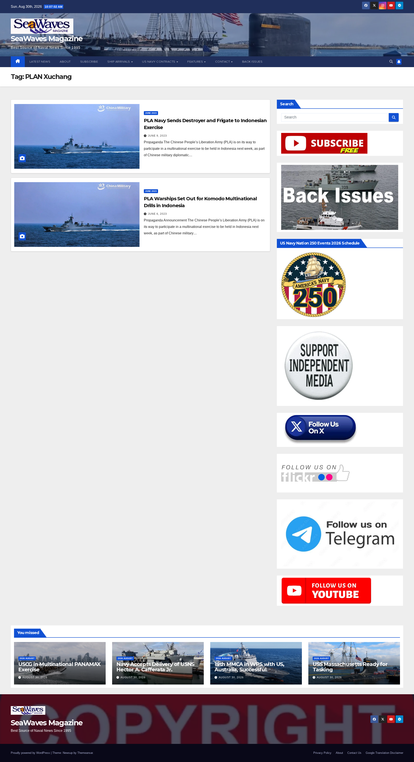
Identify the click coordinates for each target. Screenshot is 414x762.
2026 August (27, 658)
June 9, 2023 (157, 135)
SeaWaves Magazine (46, 38)
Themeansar (85, 752)
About (65, 61)
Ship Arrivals (119, 61)
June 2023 (151, 113)
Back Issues (252, 61)
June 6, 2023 (157, 213)
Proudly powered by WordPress (31, 752)
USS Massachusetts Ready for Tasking (350, 667)
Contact (223, 61)
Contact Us (354, 752)
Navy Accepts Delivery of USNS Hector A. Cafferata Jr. (155, 667)
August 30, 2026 (34, 677)
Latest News (40, 61)
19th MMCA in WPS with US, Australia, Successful (249, 667)
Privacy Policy (322, 752)
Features (195, 61)
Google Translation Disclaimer (384, 752)
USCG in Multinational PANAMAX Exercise (59, 667)
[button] (391, 61)
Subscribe (89, 61)
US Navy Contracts (159, 61)
